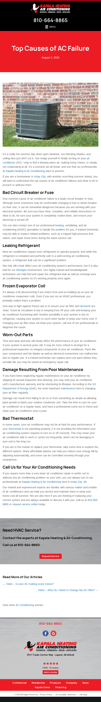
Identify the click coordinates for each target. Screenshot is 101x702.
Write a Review (50, 672)
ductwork (85, 306)
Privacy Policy (46, 694)
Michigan (21, 269)
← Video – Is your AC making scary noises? (29, 583)
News (85, 682)
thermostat (15, 428)
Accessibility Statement (66, 694)
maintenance (68, 388)
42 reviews (54, 668)
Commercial (19, 682)
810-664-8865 (51, 20)
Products (55, 682)
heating (59, 225)
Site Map (83, 694)
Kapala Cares (42, 687)
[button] (50, 556)
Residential (38, 682)
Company (71, 682)
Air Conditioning (25, 605)
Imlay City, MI (79, 481)
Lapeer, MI (60, 654)
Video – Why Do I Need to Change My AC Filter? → (68, 590)
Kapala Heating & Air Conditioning (25, 171)
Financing (60, 687)
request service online (25, 504)
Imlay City (40, 176)
